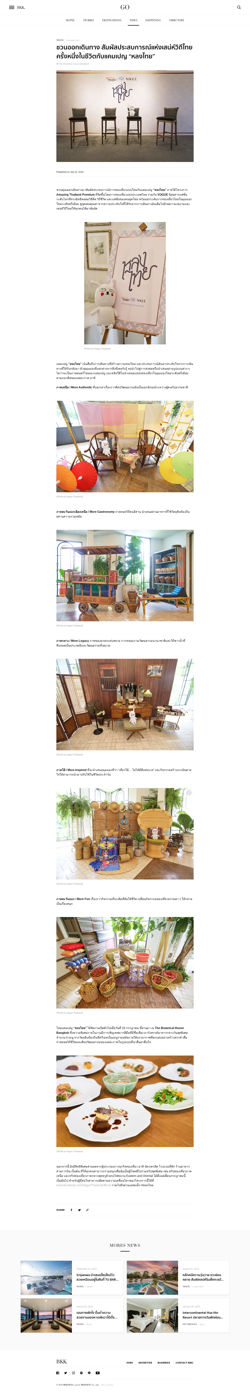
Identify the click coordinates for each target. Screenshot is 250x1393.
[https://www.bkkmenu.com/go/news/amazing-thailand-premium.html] (87, 1210)
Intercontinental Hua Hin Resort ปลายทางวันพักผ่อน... (203, 1315)
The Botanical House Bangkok (74, 64)
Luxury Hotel (198, 1287)
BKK (21, 7)
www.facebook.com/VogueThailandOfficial (84, 1185)
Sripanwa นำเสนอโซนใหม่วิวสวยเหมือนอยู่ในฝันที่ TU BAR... (98, 1277)
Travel (201, 1324)
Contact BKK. (185, 1362)
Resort (89, 1324)
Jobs (129, 1362)
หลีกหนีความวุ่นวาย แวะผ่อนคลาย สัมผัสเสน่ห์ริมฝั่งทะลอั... (203, 1277)
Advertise (145, 1362)
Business (164, 1362)
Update (90, 1287)
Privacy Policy (107, 1384)
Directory (176, 20)
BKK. (61, 1362)
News (133, 20)
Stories (88, 20)
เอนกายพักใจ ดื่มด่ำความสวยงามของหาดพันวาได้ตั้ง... (97, 1315)
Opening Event (72, 40)
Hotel (70, 20)
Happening (153, 20)
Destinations (111, 20)
